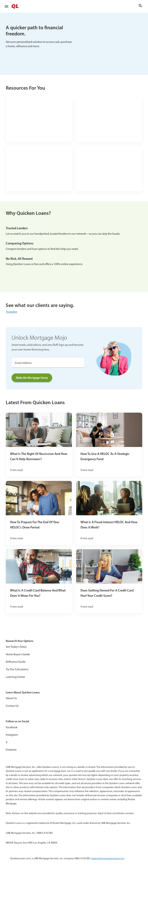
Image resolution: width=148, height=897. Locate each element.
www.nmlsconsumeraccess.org (107, 858)
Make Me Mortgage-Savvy (32, 377)
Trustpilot (11, 311)
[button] (6, 6)
